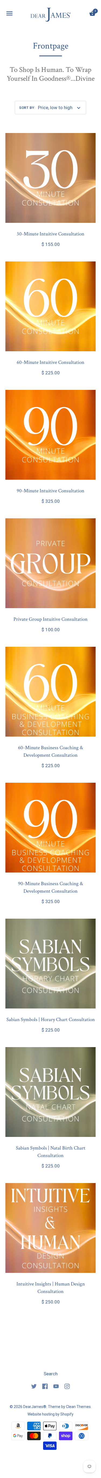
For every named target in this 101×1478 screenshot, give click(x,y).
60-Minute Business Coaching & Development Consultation (50, 751)
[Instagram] (67, 1385)
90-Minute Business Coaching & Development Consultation (50, 887)
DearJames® (34, 1407)
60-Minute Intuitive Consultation (50, 362)
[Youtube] (56, 1385)
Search (51, 1373)
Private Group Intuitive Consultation (50, 619)
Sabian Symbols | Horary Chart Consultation (50, 1019)
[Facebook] (45, 1385)
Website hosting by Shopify (50, 1414)
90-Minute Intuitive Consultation (50, 490)
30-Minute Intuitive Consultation (50, 234)
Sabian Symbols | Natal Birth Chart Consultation (50, 1152)
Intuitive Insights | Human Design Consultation (50, 1288)
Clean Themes (78, 1407)
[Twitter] (34, 1385)
